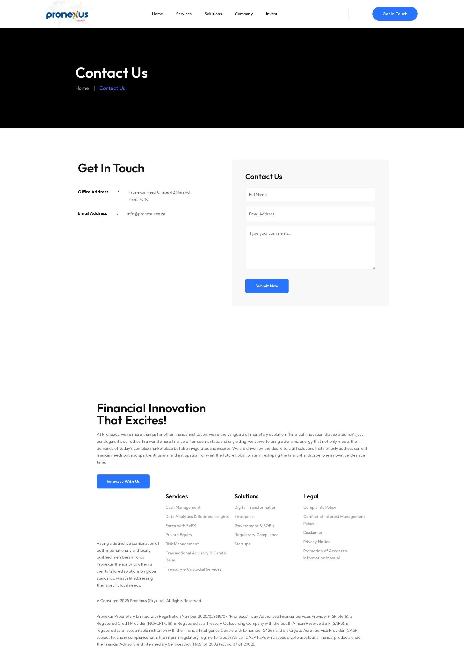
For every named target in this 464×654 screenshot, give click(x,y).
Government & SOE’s (254, 525)
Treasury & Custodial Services (193, 569)
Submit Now (266, 285)
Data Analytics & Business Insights (197, 516)
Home (157, 13)
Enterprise (244, 516)
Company (244, 13)
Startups (242, 543)
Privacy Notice (317, 541)
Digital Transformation (255, 507)
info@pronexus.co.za (146, 213)
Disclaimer (312, 532)
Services (184, 13)
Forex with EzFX (181, 525)
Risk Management (182, 543)
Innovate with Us (123, 481)
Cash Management (183, 507)
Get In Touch (395, 13)
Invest (271, 13)
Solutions (213, 13)
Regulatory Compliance (256, 534)
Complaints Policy (319, 507)
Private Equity (179, 534)
